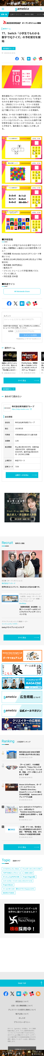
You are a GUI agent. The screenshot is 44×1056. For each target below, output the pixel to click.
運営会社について (22, 1001)
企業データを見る (22, 475)
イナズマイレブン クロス (11, 869)
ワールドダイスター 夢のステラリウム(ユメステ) (18, 889)
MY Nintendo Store (22, 291)
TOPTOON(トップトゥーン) (12, 873)
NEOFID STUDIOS (8, 893)
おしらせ (22, 1018)
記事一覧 (4, 14)
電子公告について (22, 1014)
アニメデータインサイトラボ (31, 869)
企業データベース (15, 14)
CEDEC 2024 (28, 873)
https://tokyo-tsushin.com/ (20, 409)
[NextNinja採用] (22, 918)
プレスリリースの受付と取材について (22, 1009)
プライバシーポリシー (22, 1022)
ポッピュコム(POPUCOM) (11, 877)
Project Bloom (8, 885)
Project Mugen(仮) (29, 877)
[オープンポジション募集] (22, 22)
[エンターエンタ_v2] (22, 507)
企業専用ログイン (21, 1049)
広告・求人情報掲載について (22, 1005)
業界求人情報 (29, 14)
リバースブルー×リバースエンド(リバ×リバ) (17, 881)
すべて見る (22, 380)
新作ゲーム (7, 29)
